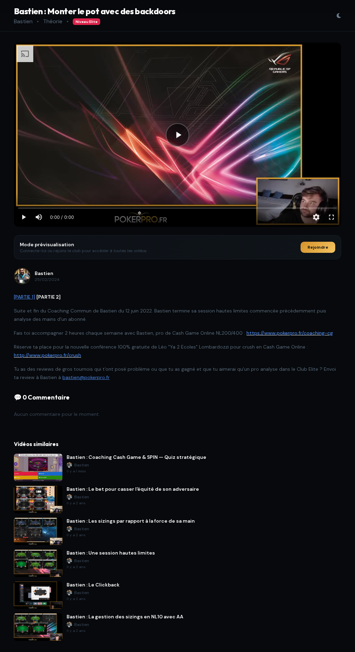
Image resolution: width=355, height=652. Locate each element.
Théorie (52, 21)
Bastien (23, 21)
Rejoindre (318, 247)
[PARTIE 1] (24, 297)
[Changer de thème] (338, 15)
